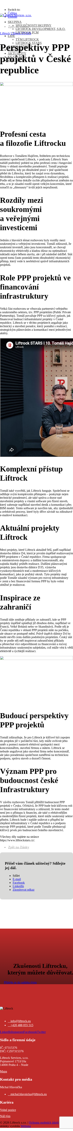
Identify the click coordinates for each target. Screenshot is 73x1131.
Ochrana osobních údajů (44, 1122)
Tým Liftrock (27, 39)
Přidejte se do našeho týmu (20, 982)
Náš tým (5, 1116)
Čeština (12, 13)
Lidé (11, 36)
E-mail (17, 879)
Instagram (17, 1032)
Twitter (41, 1032)
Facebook (19, 882)
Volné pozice (8, 1110)
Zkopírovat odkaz (23, 889)
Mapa (3, 1071)
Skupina (15, 22)
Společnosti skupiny (33, 25)
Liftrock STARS (21, 33)
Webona (26, 1126)
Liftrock (5, 33)
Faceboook (30, 1032)
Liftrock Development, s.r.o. (40, 29)
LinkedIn (18, 886)
